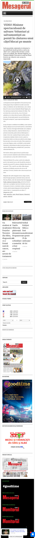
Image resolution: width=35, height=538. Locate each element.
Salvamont (27, 194)
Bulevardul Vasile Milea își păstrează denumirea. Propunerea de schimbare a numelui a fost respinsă (16, 236)
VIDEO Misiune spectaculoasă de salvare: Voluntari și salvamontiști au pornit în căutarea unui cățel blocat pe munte (18, 33)
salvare (5, 196)
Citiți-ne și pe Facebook (9, 268)
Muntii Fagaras (20, 194)
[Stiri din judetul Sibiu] (16, 5)
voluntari (10, 196)
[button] (17, 80)
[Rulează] (5, 97)
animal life (9, 194)
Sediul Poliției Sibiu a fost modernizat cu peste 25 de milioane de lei (26, 233)
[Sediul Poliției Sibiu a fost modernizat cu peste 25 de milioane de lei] (26, 218)
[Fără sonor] (27, 97)
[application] (17, 80)
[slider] (16, 97)
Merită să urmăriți (8, 329)
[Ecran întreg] (29, 97)
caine (13, 194)
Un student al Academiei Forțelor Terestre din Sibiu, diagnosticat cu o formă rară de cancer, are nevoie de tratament (6, 239)
